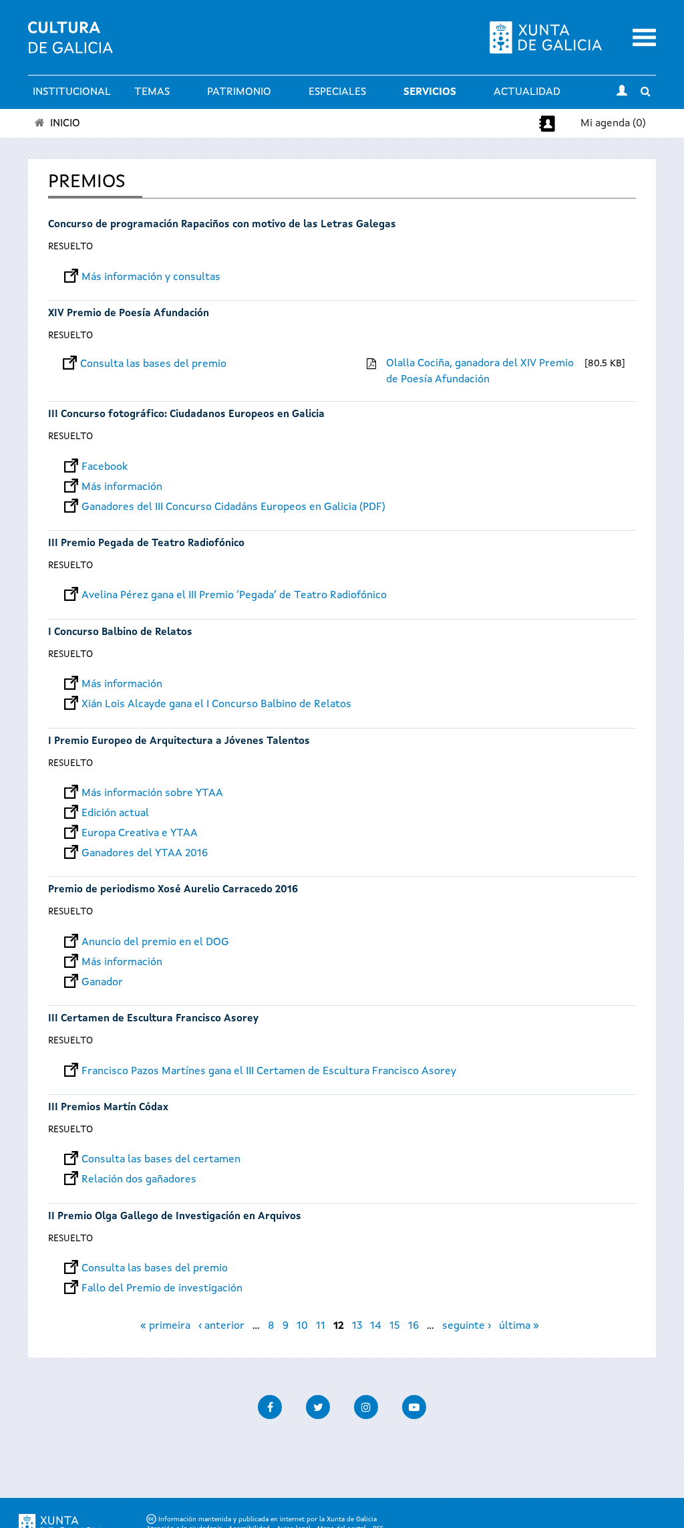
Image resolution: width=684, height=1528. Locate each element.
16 (413, 1326)
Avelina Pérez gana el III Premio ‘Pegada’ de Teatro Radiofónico (234, 595)
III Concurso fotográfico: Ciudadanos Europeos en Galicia (186, 415)
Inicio (65, 123)
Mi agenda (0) (613, 123)
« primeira (165, 1326)
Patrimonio (239, 92)
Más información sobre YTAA (152, 793)
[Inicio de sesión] (622, 92)
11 (320, 1326)
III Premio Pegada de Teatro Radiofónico (146, 544)
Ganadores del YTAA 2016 (144, 853)
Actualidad (527, 92)
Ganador (102, 982)
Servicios (429, 92)
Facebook (104, 467)
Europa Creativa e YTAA (139, 833)
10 (302, 1326)
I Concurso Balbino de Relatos (120, 633)
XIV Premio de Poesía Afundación (128, 314)
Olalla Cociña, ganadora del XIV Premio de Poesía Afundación (480, 371)
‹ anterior (221, 1326)
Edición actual (115, 813)
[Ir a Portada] (70, 45)
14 (375, 1326)
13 (357, 1326)
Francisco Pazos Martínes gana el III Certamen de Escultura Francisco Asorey (268, 1071)
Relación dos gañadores (138, 1179)
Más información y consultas (150, 277)
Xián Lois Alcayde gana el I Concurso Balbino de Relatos (216, 704)
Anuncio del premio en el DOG (155, 942)
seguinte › (466, 1326)
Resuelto (70, 246)
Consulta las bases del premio (153, 364)
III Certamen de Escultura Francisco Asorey (153, 1019)
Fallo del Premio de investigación (161, 1288)
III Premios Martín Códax (108, 1108)
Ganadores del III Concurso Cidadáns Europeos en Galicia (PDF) (233, 507)
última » (519, 1326)
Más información (121, 487)
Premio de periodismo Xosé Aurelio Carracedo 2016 (173, 890)
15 (394, 1326)
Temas (152, 92)
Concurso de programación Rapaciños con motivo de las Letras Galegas (222, 225)
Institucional (72, 92)
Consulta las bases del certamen (160, 1159)
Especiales (337, 92)
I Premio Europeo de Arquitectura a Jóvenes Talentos (179, 742)
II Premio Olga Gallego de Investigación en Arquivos (174, 1217)
